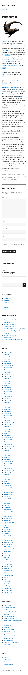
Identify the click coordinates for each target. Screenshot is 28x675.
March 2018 (7, 562)
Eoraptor (6, 307)
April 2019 (7, 533)
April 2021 (7, 481)
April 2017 (7, 586)
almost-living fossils (10, 605)
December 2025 (8, 368)
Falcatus (19, 339)
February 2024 (8, 413)
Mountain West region (9, 94)
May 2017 (6, 584)
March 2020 (7, 509)
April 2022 (7, 457)
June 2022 (7, 453)
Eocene (14, 89)
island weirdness (9, 618)
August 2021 (7, 472)
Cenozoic (7, 54)
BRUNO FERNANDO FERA (11, 324)
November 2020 (9, 492)
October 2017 (8, 573)
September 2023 (9, 422)
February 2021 (8, 485)
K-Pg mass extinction (17, 46)
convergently (6, 61)
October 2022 (8, 444)
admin (6, 174)
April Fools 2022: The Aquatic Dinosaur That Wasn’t (14, 331)
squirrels (5, 65)
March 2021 (7, 483)
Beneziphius (7, 305)
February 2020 (8, 512)
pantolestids (6, 74)
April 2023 (7, 433)
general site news (9, 616)
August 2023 (7, 424)
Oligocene (5, 170)
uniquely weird (10, 59)
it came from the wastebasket (13, 620)
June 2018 (7, 555)
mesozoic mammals (10, 623)
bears (10, 65)
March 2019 (7, 536)
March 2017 (7, 588)
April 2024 (7, 409)
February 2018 (8, 564)
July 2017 (6, 579)
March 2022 (7, 459)
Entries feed (7, 660)
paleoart (19, 174)
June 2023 (7, 429)
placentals (9, 50)
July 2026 (7, 354)
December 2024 (8, 392)
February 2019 (8, 538)
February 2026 (8, 365)
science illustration (9, 631)
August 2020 (8, 498)
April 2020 (7, 507)
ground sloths (16, 65)
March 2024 (7, 411)
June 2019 (7, 529)
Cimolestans (6, 41)
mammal (16, 177)
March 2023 (7, 435)
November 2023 (9, 418)
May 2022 (7, 455)
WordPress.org (8, 664)
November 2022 (9, 442)
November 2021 (8, 466)
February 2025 (8, 389)
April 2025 (7, 385)
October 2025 (8, 372)
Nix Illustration (9, 5)
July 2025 (6, 378)
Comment (5, 197)
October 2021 (8, 468)
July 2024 (6, 402)
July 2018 (6, 553)
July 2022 (6, 450)
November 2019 (8, 518)
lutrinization (10, 177)
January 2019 (8, 540)
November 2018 (8, 544)
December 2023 (8, 416)
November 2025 (9, 370)
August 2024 (8, 400)
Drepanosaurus (8, 337)
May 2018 (7, 557)
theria (18, 179)
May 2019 (7, 531)
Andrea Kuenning (9, 339)
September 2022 (9, 446)
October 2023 (8, 420)
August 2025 (8, 376)
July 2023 (6, 426)
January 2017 (8, 592)
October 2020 (8, 494)
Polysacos (7, 300)
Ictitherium (7, 298)
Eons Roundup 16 (9, 303)
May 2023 (7, 431)
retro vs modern (9, 629)
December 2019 (8, 516)
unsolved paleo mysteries (11, 642)
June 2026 (7, 357)
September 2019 (9, 522)
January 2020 (8, 514)
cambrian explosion (10, 607)
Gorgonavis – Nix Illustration (13, 320)
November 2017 (8, 570)
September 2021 (9, 470)
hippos (4, 68)
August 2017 (7, 577)
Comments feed (8, 662)
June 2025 (7, 381)
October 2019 (8, 520)
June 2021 (7, 477)
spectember (7, 634)
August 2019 (7, 525)
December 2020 (8, 490)
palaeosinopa (5, 179)
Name (4, 221)
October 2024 (8, 396)
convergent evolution (19, 176)
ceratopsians (8, 610)
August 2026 (8, 352)
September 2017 (9, 575)
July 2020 (6, 501)
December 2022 (8, 440)
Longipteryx (7, 322)
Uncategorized (8, 640)
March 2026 (7, 363)
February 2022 (8, 461)
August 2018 (7, 551)
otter (21, 96)
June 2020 (7, 503)
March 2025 (7, 387)
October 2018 (8, 546)
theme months (8, 638)
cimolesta (11, 176)
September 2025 (9, 374)
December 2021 (8, 464)
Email (4, 229)
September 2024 (9, 398)
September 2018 (9, 549)
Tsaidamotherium (9, 326)
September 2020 (9, 496)
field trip (6, 614)
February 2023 (8, 437)
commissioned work (10, 612)
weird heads (7, 644)
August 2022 (8, 448)
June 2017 (7, 581)
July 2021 (6, 474)
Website (4, 236)
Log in (6, 657)
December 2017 (8, 568)
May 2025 (7, 383)
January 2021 (8, 488)
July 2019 (6, 527)
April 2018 (7, 560)
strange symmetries (10, 636)
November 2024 (9, 394)
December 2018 (8, 542)
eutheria (4, 177)
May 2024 (7, 407)
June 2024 (7, 405)
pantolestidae (13, 179)
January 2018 (8, 566)
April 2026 (7, 361)
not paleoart (7, 625)
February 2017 (8, 590)
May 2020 (7, 505)
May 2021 (7, 479)
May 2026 (7, 359)
